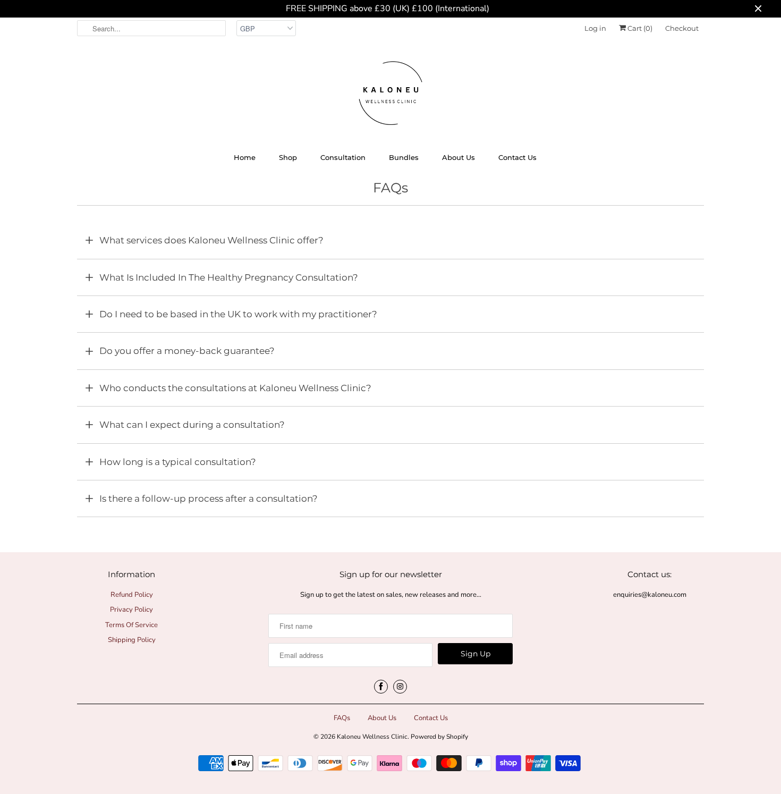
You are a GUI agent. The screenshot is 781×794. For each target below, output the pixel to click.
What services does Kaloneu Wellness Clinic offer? (211, 240)
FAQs (342, 718)
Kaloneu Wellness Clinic (372, 736)
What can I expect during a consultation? (192, 424)
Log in (595, 28)
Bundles (404, 157)
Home (245, 157)
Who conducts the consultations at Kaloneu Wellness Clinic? (235, 388)
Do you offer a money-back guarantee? (187, 350)
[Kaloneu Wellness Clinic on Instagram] (400, 687)
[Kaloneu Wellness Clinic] (390, 94)
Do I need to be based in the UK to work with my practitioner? (238, 314)
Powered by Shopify (439, 736)
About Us (458, 157)
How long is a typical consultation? (177, 462)
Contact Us (517, 157)
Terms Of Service (131, 625)
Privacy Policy (131, 609)
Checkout (682, 28)
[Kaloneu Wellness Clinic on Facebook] (381, 687)
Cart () (639, 28)
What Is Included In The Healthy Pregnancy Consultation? (228, 277)
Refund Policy (132, 594)
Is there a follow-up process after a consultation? (208, 498)
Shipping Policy (132, 640)
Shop (288, 157)
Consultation (343, 157)
